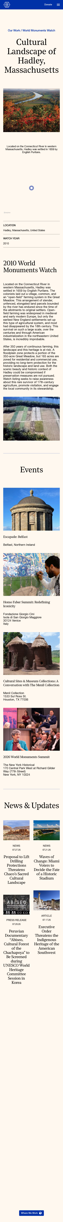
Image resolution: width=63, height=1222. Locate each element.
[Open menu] (58, 4)
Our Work (14, 30)
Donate (48, 5)
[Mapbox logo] (7, 213)
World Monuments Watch (39, 30)
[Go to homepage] (22, 4)
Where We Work (29, 1213)
